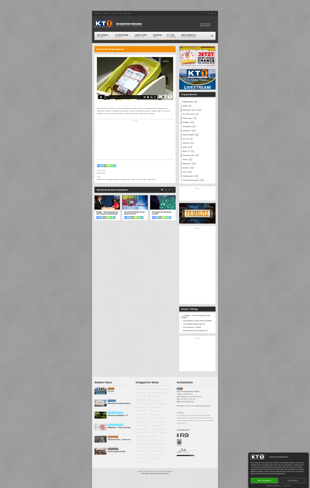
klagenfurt (144, 418)
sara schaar (160, 440)
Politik (187, 159)
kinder (156, 411)
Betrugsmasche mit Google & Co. (195, 330)
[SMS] (108, 165)
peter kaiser (144, 440)
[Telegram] (114, 165)
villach (142, 458)
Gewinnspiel (158, 407)
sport (142, 447)
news (158, 436)
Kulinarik (188, 143)
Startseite (97, 13)
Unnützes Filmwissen (159, 454)
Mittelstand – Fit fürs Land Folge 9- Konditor (124, 427)
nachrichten (144, 436)
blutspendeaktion (113, 179)
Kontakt (114, 13)
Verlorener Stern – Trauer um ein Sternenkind (124, 439)
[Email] (105, 165)
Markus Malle (144, 429)
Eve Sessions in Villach (192, 327)
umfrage (143, 454)
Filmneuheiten (144, 403)
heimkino (143, 411)
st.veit (163, 447)
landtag (157, 425)
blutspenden (125, 179)
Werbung (157, 35)
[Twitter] (101, 165)
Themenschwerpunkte (193, 180)
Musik (165, 433)
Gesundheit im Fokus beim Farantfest (197, 321)
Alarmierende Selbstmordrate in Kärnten (122, 403)
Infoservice (101, 173)
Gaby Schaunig (161, 403)
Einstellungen (292, 481)
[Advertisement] (155, 5)
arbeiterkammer (166, 389)
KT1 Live (171, 35)
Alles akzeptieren (264, 481)
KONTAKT (187, 406)
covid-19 (134, 179)
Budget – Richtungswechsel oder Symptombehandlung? (107, 213)
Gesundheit (188, 126)
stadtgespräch (145, 451)
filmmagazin (156, 400)
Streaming (159, 451)
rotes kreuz (151, 179)
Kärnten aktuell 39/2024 (117, 451)
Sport (187, 172)
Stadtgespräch (190, 176)
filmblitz (142, 400)
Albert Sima (101, 179)
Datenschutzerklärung (273, 485)
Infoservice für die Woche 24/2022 (161, 213)
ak (153, 389)
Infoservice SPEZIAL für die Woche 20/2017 (134, 213)
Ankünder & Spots (191, 110)
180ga (142, 389)
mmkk (154, 433)
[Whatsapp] (111, 165)
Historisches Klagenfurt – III (118, 415)
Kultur (187, 147)
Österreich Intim (190, 155)
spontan (163, 443)
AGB (120, 13)
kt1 (155, 418)
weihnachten (156, 458)
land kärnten (144, 425)
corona (142, 396)
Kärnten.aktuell (190, 135)
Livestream (106, 13)
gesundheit (143, 407)
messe (142, 433)
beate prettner (144, 392)
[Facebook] (98, 165)
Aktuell (186, 106)
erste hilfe (142, 179)
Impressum (287, 485)
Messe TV (188, 151)
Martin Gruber (160, 429)
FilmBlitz (188, 122)
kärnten (143, 422)
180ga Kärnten (190, 102)
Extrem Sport (189, 118)
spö (152, 447)
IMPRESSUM (180, 406)
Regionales (189, 164)
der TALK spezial (190, 114)
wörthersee (144, 462)
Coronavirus (156, 396)
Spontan (188, 168)
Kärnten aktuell (158, 422)
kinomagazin (157, 414)
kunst (166, 418)
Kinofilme (143, 414)
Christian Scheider (162, 392)
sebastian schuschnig (147, 443)
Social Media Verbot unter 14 (194, 324)
